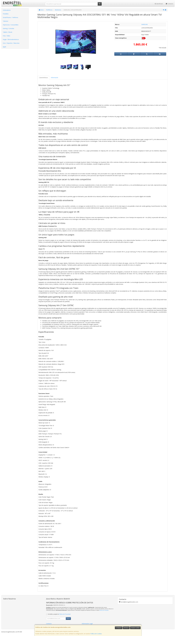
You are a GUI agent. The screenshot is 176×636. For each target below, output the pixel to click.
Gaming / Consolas (8, 28)
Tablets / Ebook (7, 32)
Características (43, 77)
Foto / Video (6, 36)
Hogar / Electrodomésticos (11, 39)
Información (54, 77)
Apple (4, 47)
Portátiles (6, 14)
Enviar (68, 618)
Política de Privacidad (104, 610)
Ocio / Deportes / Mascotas (11, 43)
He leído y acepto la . (59, 614)
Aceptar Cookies (135, 627)
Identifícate (159, 4)
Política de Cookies (96, 634)
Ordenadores (7, 10)
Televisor (5, 21)
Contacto (170, 4)
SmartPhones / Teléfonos (10, 17)
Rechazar (126, 627)
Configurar (118, 627)
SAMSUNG (144, 24)
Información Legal (87, 623)
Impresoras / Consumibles (10, 25)
